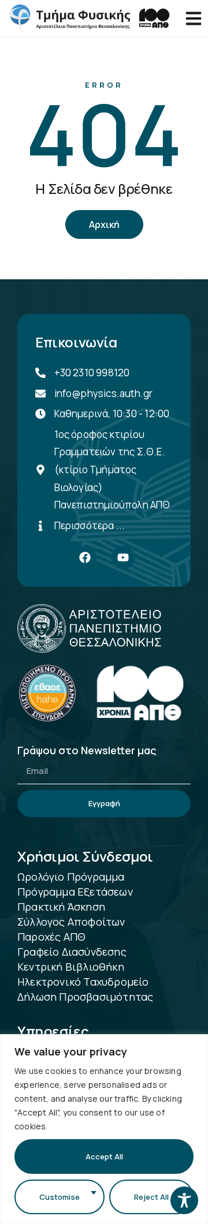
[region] (104, 1129)
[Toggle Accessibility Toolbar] (184, 1200)
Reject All (151, 1197)
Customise (59, 1197)
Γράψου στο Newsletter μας (87, 751)
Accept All (104, 1156)
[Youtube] (123, 557)
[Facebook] (84, 557)
